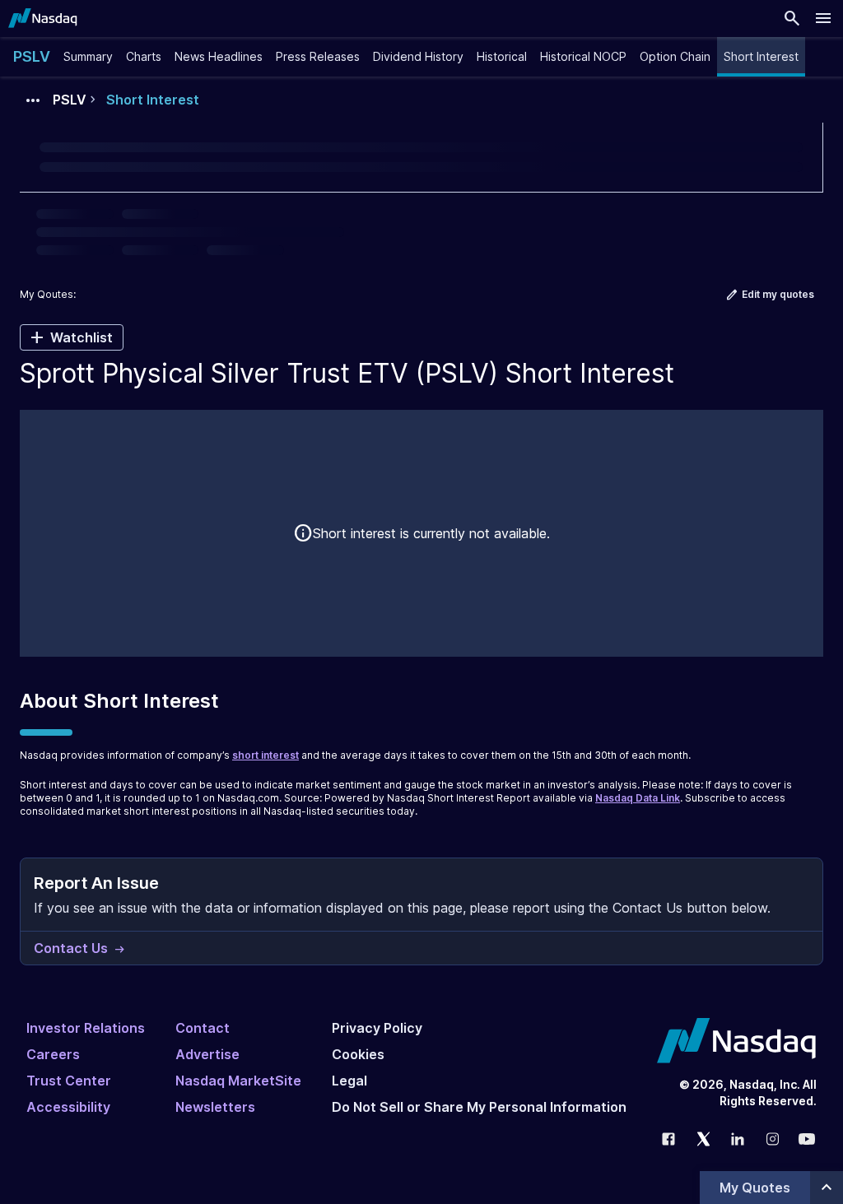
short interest (265, 755)
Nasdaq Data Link (637, 798)
